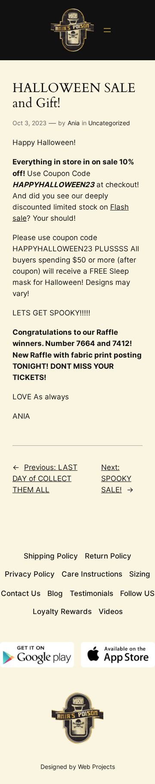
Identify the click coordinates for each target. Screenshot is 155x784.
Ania (74, 123)
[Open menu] (107, 30)
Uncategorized (109, 123)
